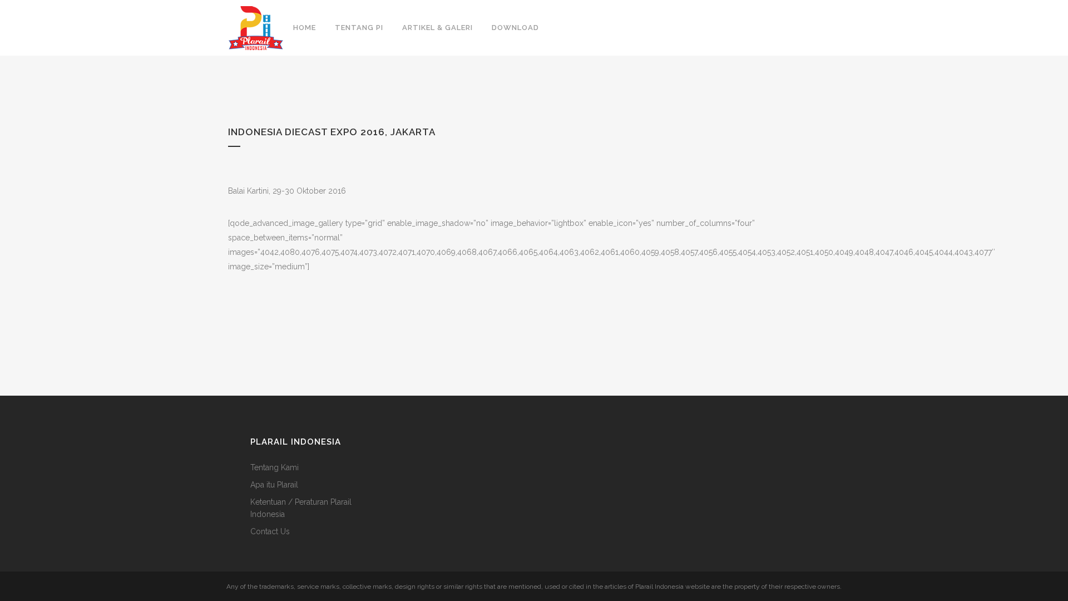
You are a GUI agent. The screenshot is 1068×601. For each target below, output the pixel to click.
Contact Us (270, 531)
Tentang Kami (274, 467)
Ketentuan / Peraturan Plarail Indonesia (301, 508)
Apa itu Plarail (274, 484)
